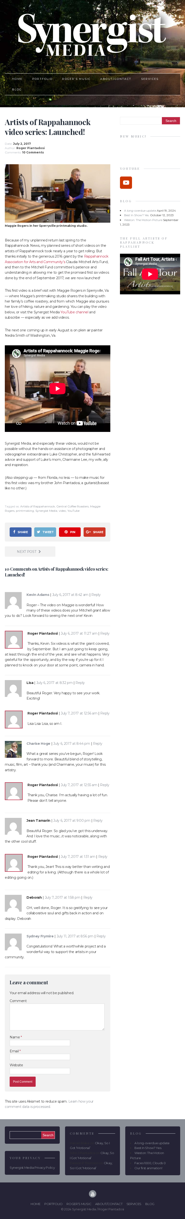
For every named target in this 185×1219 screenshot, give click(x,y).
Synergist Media (46, 510)
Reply (95, 595)
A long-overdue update (140, 210)
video (62, 510)
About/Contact (115, 79)
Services (150, 79)
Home (17, 79)
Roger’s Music (76, 79)
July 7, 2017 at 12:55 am (79, 785)
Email (15, 1051)
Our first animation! (148, 1168)
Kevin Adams (37, 595)
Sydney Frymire (40, 936)
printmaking (25, 510)
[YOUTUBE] (92, 1193)
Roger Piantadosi (30, 148)
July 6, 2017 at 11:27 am (79, 633)
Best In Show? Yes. (136, 215)
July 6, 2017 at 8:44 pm (71, 743)
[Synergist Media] (92, 59)
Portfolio (42, 79)
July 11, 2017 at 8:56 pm (75, 936)
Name (15, 1037)
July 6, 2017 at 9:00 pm (71, 820)
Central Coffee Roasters (72, 506)
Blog (17, 89)
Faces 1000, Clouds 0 (150, 1163)
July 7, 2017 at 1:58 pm (62, 897)
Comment (18, 1001)
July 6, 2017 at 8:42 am (70, 595)
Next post (26, 551)
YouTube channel (74, 312)
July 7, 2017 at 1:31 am (78, 856)
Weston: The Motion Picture (143, 220)
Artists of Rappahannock (37, 506)
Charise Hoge (38, 743)
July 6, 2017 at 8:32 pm (54, 683)
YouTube (73, 510)
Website (16, 1065)
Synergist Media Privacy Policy (32, 1167)
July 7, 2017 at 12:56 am (79, 713)
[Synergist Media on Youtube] (126, 183)
